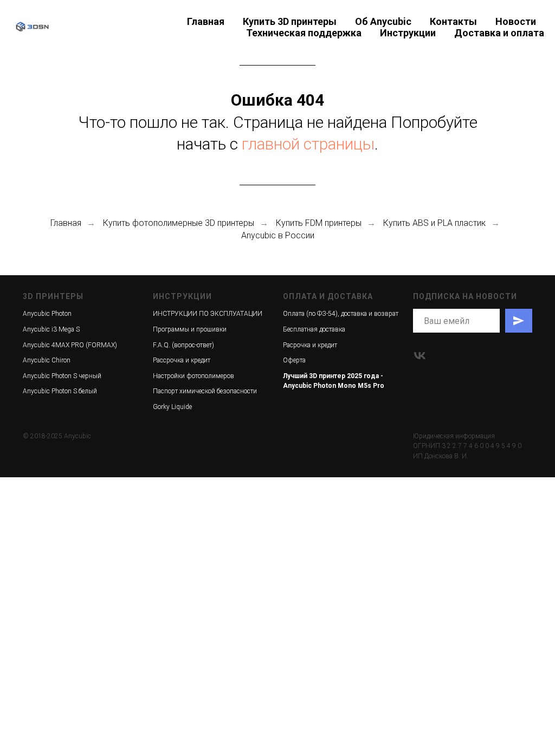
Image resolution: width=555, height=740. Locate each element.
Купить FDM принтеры (319, 223)
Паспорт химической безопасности (205, 391)
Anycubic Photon (47, 313)
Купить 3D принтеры (290, 21)
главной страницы (308, 143)
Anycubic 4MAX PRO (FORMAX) (70, 345)
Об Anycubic (383, 21)
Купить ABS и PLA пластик (434, 223)
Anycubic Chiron (46, 360)
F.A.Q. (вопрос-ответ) (183, 345)
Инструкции (408, 32)
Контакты (453, 21)
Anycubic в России (277, 235)
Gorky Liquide (172, 407)
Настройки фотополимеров (193, 376)
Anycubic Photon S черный (62, 376)
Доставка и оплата (499, 32)
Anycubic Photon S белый (60, 391)
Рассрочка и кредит (181, 360)
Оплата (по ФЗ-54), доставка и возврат (340, 313)
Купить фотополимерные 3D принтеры (178, 223)
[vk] (420, 355)
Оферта (294, 360)
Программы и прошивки (190, 329)
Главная (205, 21)
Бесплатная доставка (314, 329)
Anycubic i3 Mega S (51, 329)
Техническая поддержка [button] (304, 32)
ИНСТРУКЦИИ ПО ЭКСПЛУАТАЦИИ (207, 313)
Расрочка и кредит (310, 345)
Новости (515, 21)
